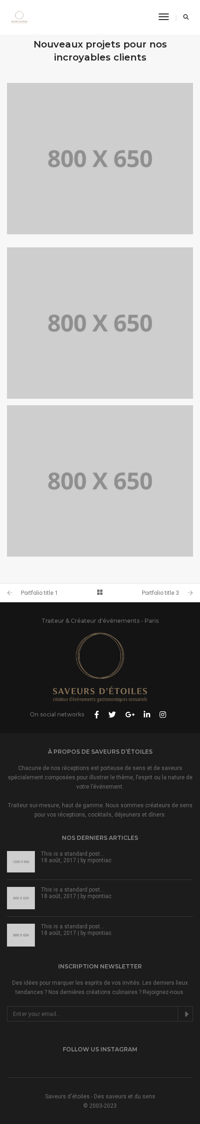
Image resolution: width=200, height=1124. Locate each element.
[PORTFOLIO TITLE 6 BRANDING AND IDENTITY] (100, 323)
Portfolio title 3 (160, 593)
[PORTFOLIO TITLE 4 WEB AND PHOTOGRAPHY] (100, 481)
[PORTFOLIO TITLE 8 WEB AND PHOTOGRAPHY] (100, 158)
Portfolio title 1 (39, 593)
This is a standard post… (72, 854)
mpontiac (99, 860)
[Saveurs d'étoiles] (19, 17)
